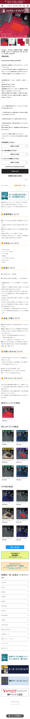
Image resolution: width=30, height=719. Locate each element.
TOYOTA (3, 582)
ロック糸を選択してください (9, 150)
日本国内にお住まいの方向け (15, 175)
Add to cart (15, 171)
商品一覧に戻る (15, 547)
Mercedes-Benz (5, 629)
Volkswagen (4, 624)
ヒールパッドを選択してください (10, 158)
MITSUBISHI (4, 615)
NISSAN (3, 592)
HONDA (3, 620)
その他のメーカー (5, 634)
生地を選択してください (8, 142)
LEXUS (3, 587)
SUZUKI (3, 610)
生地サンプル (4, 648)
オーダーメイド (4, 643)
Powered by (13, 704)
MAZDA (3, 601)
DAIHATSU (4, 606)
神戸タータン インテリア (7, 638)
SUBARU (3, 596)
